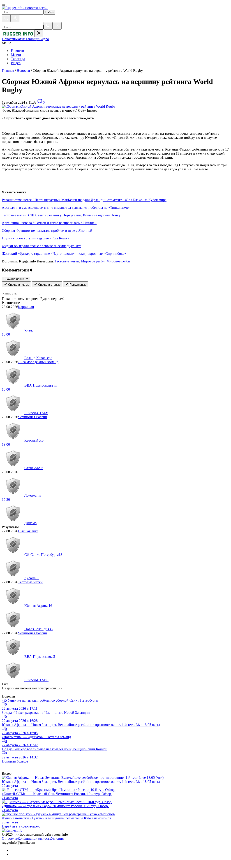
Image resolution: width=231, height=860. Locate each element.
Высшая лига (28, 531)
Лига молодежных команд (38, 362)
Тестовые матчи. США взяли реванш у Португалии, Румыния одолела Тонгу (61, 215)
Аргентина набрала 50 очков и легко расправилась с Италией (49, 223)
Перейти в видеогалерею (21, 826)
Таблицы (18, 59)
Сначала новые (18, 284)
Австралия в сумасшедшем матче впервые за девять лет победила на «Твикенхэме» (66, 207)
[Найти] (48, 26)
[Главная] (25, 8)
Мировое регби (93, 261)
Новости (17, 51)
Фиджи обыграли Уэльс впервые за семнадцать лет (41, 246)
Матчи (16, 55)
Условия (57, 838)
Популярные (77, 284)
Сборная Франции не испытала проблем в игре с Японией (47, 230)
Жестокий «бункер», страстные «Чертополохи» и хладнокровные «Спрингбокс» (64, 253)
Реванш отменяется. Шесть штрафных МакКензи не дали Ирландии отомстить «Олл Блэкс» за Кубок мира (84, 200)
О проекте (10, 838)
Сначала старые (48, 284)
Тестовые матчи (67, 261)
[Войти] (14, 18)
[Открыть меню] (3, 5)
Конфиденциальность (34, 838)
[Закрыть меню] (38, 33)
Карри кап (26, 307)
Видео (16, 63)
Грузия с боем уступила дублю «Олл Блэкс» (35, 238)
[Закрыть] (57, 26)
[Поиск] (6, 18)
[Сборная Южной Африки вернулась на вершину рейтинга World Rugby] (59, 106)
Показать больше (15, 761)
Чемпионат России (32, 417)
